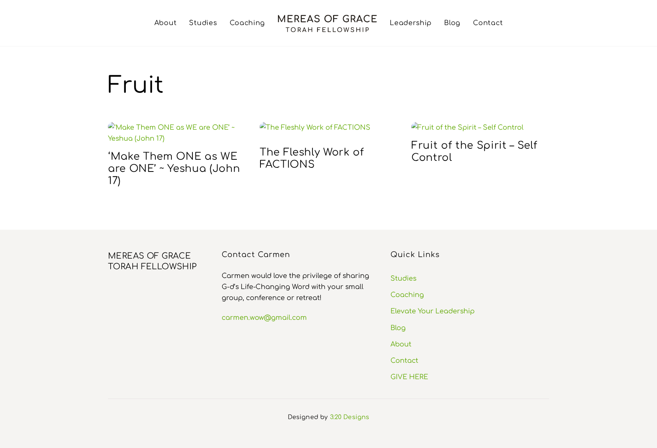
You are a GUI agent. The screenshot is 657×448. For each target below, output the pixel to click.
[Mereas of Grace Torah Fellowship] (327, 23)
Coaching (247, 23)
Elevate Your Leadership (432, 311)
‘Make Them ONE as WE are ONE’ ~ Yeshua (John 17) (174, 168)
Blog (452, 23)
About (165, 23)
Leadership (411, 23)
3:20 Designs (350, 417)
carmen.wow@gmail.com (264, 317)
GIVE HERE (409, 377)
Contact (488, 23)
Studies (203, 23)
